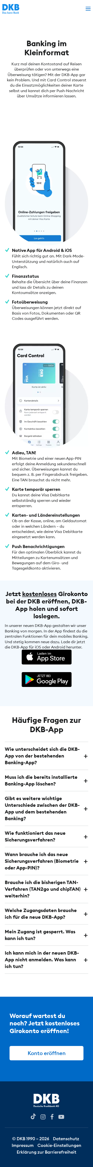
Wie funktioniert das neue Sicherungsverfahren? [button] (35, 836)
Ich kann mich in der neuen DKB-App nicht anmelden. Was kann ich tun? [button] (42, 959)
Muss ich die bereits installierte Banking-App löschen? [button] (41, 780)
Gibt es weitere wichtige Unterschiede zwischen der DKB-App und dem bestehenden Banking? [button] (42, 808)
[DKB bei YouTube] (33, 1116)
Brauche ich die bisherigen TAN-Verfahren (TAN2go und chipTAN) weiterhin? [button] (43, 889)
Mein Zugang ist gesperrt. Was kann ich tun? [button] (40, 935)
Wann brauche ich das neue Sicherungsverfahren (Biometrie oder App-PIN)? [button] (42, 861)
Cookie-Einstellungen (59, 1145)
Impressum (23, 1145)
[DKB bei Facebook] (52, 1116)
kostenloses (39, 594)
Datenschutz (66, 1138)
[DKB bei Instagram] (43, 1116)
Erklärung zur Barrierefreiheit (46, 1152)
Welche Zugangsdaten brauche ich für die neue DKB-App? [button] (41, 913)
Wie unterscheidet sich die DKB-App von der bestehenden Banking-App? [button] (42, 755)
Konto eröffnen (47, 1053)
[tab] (46, 756)
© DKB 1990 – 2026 (30, 1138)
